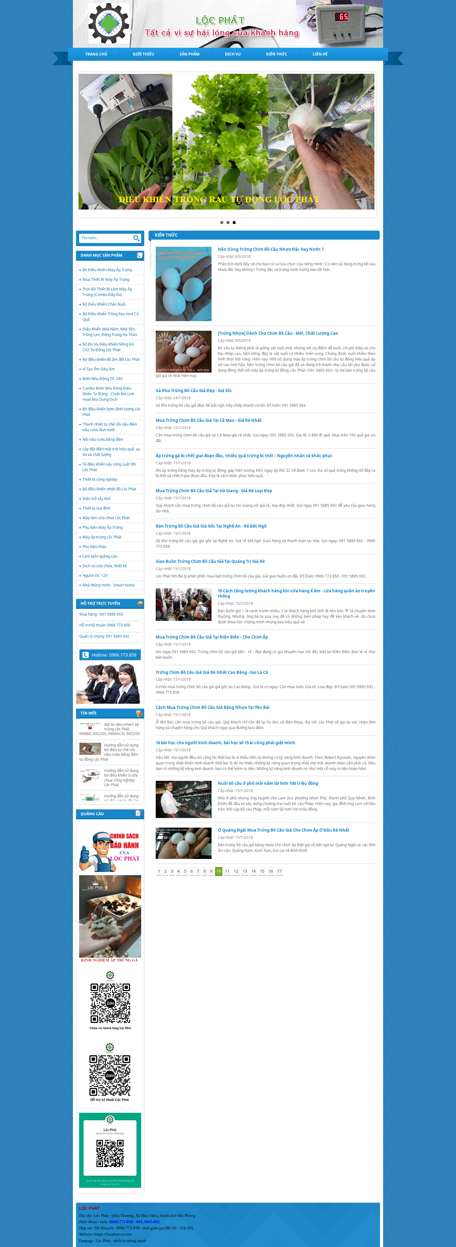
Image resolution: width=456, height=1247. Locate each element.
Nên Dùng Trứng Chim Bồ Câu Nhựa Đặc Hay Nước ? (271, 249)
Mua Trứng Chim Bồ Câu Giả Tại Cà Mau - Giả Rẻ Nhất (209, 420)
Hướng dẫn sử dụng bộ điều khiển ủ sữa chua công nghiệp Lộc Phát (121, 756)
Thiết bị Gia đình (96, 508)
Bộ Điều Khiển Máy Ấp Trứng (107, 269)
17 (279, 871)
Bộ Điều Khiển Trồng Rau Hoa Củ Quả (111, 316)
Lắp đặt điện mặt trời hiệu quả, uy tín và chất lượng (111, 451)
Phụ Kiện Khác (95, 546)
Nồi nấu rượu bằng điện (103, 439)
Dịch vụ (233, 54)
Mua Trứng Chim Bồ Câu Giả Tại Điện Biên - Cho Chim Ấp (212, 637)
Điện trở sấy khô (96, 498)
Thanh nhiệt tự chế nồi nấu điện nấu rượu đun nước (110, 427)
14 (253, 871)
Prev (87, 145)
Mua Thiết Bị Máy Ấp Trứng (106, 279)
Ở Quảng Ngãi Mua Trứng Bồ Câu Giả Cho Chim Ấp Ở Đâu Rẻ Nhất (284, 830)
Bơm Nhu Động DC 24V (103, 378)
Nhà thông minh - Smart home (109, 585)
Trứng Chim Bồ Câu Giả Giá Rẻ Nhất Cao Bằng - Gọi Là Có (212, 672)
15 (262, 871)
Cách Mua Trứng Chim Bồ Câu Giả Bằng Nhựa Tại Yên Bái (213, 707)
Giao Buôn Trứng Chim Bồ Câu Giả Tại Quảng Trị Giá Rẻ (210, 561)
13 (245, 871)
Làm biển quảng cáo (100, 556)
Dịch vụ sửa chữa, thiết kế (105, 565)
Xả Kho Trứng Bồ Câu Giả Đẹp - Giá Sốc (194, 390)
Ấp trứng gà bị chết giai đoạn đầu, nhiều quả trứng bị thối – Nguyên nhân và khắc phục (244, 455)
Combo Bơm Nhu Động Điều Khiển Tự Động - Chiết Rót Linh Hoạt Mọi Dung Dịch (108, 394)
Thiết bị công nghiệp (100, 479)
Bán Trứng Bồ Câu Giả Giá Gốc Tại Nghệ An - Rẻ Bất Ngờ (211, 526)
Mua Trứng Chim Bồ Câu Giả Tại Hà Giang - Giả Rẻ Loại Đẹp (214, 490)
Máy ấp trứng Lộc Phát (102, 537)
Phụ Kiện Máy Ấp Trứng (103, 527)
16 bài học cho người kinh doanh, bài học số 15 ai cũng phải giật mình (225, 742)
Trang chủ (96, 54)
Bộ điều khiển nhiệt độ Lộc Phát (109, 489)
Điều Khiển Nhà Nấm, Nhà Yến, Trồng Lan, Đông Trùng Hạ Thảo (110, 331)
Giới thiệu (143, 54)
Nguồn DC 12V (95, 575)
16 (271, 871)
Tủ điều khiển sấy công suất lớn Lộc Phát (109, 467)
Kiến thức (276, 54)
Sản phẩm (189, 54)
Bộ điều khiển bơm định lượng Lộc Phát (112, 411)
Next (369, 145)
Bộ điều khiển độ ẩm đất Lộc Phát (111, 359)
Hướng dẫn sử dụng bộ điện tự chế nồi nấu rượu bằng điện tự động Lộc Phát (108, 731)
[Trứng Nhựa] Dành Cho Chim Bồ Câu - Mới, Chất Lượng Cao (278, 333)
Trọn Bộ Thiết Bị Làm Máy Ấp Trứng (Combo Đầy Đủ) (107, 291)
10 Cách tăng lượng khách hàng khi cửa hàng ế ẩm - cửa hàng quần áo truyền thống (296, 593)
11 (227, 871)
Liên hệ (320, 54)
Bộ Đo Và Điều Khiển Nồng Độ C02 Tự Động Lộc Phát (108, 347)
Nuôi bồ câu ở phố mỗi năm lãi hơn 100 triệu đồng (268, 783)
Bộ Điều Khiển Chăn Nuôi (104, 304)
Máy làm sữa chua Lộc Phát (106, 517)
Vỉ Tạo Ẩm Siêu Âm (99, 369)
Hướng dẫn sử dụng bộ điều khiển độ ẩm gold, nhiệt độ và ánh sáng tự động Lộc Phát (122, 784)
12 (236, 871)
